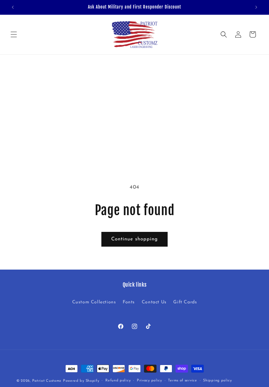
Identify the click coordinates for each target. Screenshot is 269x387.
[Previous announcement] (13, 7)
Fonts (129, 302)
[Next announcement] (256, 7)
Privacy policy (149, 380)
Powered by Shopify (81, 381)
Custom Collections (94, 302)
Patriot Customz (47, 381)
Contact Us (154, 302)
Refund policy (118, 380)
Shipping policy (217, 380)
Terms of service (182, 380)
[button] (14, 34)
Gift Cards (185, 302)
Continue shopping (134, 239)
